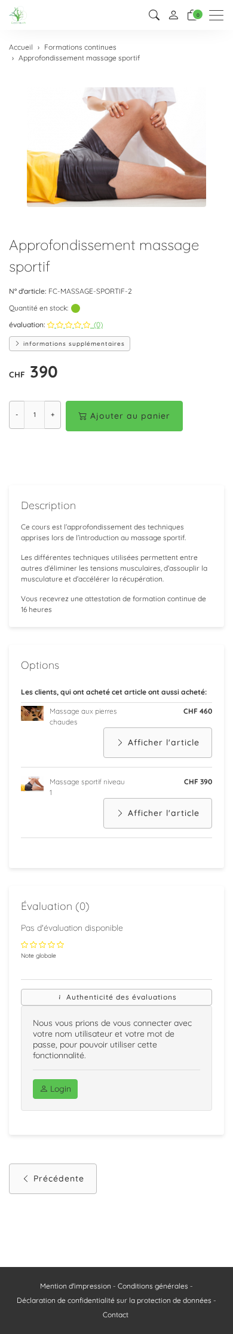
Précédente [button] (58, 1178)
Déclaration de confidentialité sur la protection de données (114, 1300)
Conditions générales (153, 1285)
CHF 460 (197, 710)
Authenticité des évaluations (120, 996)
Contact (115, 1314)
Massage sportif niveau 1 (87, 787)
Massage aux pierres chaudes (83, 716)
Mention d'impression (75, 1285)
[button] (154, 15)
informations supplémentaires (73, 344)
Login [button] (59, 1088)
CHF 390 (198, 781)
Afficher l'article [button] (164, 742)
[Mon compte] (173, 15)
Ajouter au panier (130, 415)
